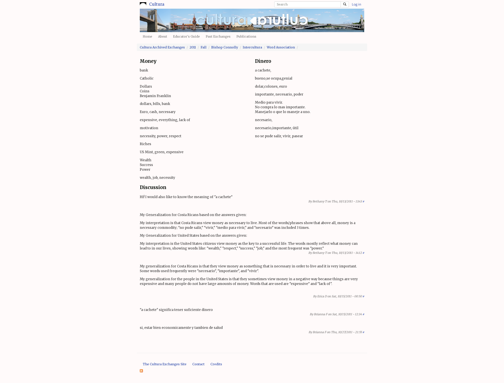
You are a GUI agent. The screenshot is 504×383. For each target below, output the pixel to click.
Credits (216, 364)
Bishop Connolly (224, 47)
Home (147, 36)
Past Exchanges (218, 36)
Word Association (281, 47)
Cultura (156, 4)
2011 (193, 47)
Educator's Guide (186, 36)
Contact (198, 364)
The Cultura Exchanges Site (164, 364)
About (162, 36)
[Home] (143, 4)
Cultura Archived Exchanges (162, 47)
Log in (356, 4)
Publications (246, 36)
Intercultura (252, 47)
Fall (204, 47)
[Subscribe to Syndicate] (141, 371)
